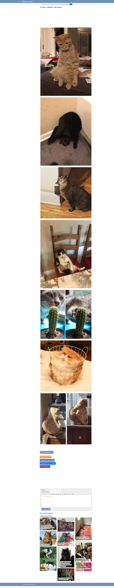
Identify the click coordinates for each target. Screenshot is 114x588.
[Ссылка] (67, 494)
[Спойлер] (69, 494)
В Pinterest (46, 466)
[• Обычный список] (53, 494)
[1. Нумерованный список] (55, 494)
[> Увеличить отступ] (59, 494)
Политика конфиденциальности (29, 584)
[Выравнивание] (71, 494)
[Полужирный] (47, 494)
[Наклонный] (49, 494)
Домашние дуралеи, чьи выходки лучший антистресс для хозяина (47, 527)
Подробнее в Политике (64, 4)
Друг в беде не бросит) (46, 569)
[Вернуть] (45, 494)
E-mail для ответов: (45, 491)
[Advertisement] (30, 21)
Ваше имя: (44, 489)
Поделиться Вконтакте (47, 460)
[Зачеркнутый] (51, 494)
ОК (70, 4)
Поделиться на (47, 463)
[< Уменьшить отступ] (57, 494)
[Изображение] (61, 494)
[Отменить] (43, 494)
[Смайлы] (73, 494)
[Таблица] (65, 494)
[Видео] (63, 494)
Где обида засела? (45, 544)
